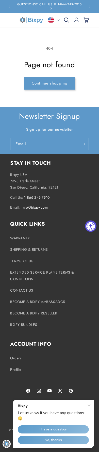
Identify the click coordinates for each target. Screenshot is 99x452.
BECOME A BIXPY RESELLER (33, 313)
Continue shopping (50, 83)
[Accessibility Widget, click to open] (90, 226)
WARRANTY (20, 238)
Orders (16, 358)
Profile (15, 369)
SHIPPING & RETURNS (29, 249)
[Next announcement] (89, 6)
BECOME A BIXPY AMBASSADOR (37, 301)
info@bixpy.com (35, 207)
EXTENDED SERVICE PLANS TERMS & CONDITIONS (42, 275)
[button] (8, 20)
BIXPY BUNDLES (23, 324)
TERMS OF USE (23, 260)
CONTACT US (21, 290)
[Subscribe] (83, 144)
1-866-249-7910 (37, 197)
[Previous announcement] (9, 6)
